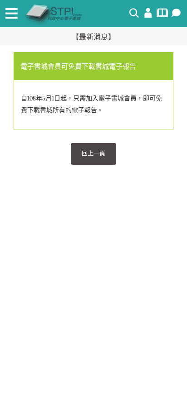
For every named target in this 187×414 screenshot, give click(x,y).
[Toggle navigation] (11, 13)
